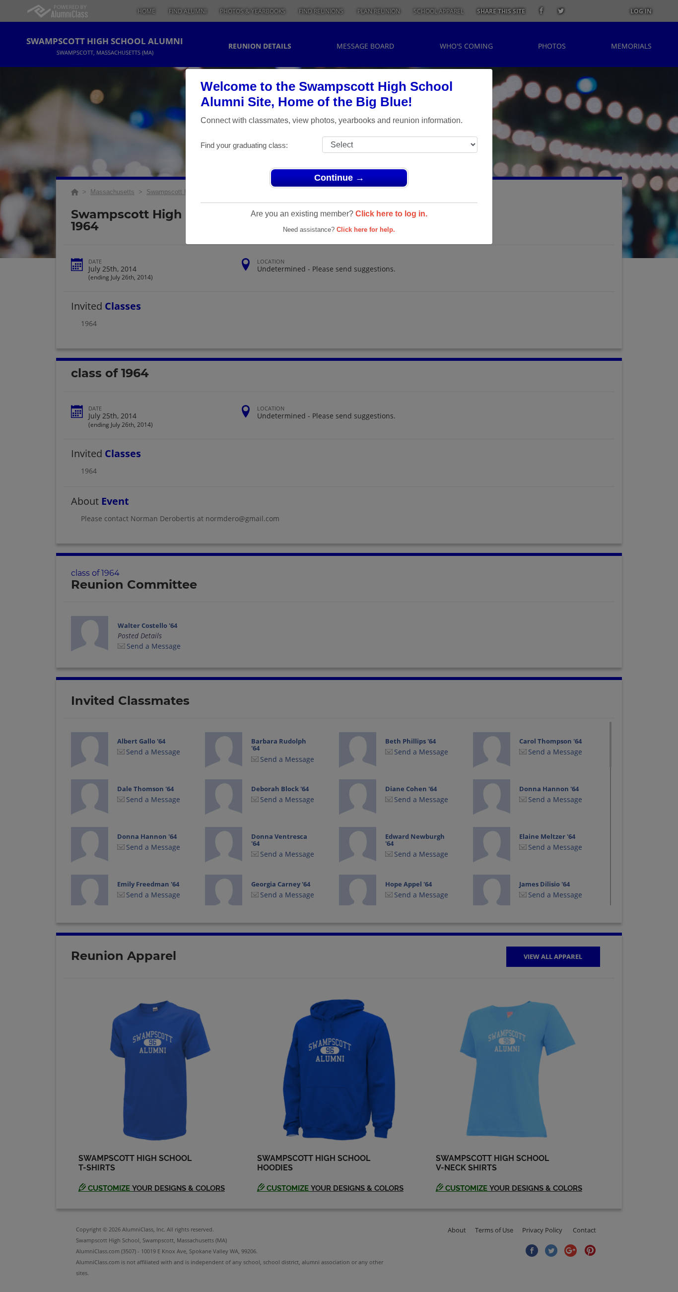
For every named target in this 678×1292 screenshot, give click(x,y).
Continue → (339, 178)
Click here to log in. (391, 213)
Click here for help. (366, 229)
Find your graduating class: (244, 145)
